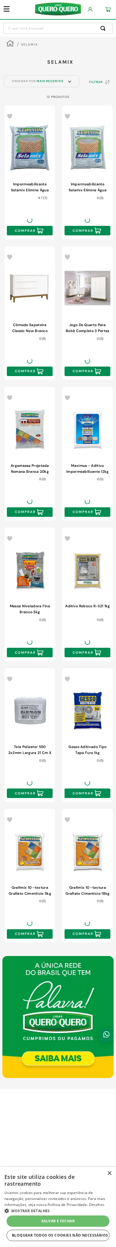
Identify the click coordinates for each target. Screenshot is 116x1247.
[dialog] (58, 1207)
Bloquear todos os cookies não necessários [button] (60, 1235)
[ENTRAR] (90, 10)
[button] (58, 1210)
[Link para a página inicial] (10, 44)
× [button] (109, 1173)
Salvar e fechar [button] (58, 1220)
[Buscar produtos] (104, 28)
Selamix (29, 44)
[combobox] (58, 28)
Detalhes (96, 1204)
